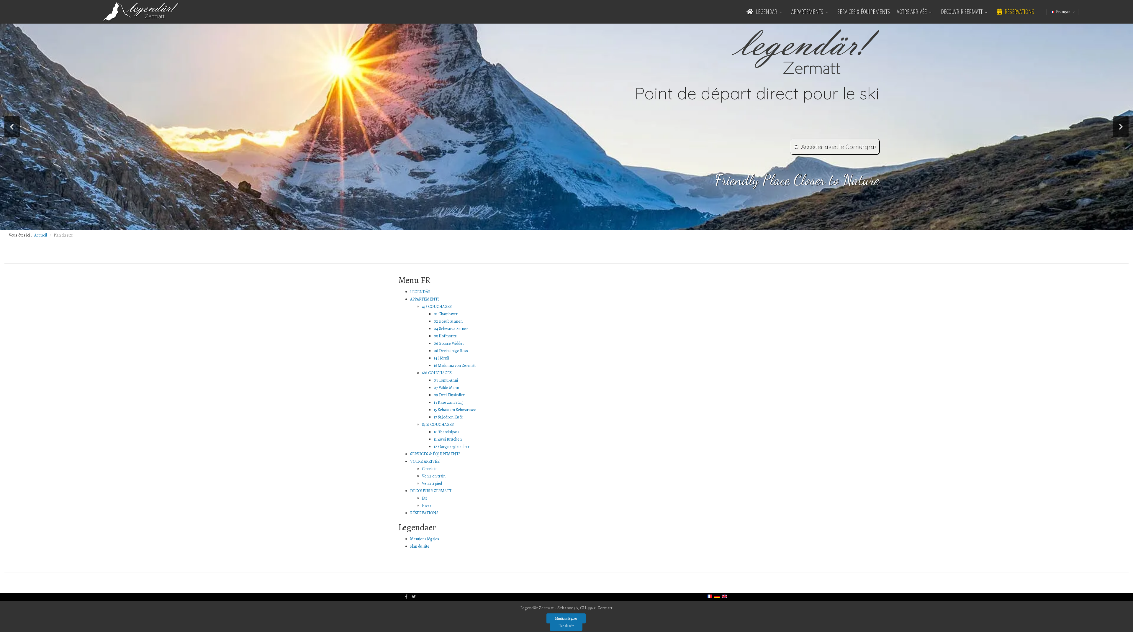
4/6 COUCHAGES (437, 306)
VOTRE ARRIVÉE (912, 12)
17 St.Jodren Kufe (448, 417)
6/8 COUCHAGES (437, 373)
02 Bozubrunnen (448, 321)
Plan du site (419, 546)
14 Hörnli (441, 358)
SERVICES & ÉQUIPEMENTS (863, 12)
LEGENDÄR (766, 12)
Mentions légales (424, 539)
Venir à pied (432, 483)
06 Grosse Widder (449, 343)
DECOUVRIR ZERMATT (962, 12)
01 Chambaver (446, 314)
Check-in (430, 469)
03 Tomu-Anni (446, 380)
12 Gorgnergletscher (451, 446)
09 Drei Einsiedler (449, 395)
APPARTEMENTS (807, 12)
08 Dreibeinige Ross (451, 351)
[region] (566, 127)
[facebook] (406, 597)
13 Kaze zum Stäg (448, 402)
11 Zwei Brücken (448, 439)
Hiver (426, 505)
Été (425, 498)
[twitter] (414, 597)
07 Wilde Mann (446, 387)
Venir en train (434, 476)
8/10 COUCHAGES (438, 424)
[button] (12, 126)
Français (1063, 11)
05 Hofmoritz (445, 336)
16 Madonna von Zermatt (455, 365)
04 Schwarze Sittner (451, 328)
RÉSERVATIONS (1018, 12)
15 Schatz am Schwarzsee (455, 410)
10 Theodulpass (446, 432)
